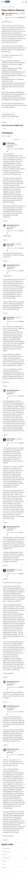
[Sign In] (25, 2)
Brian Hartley (10, 244)
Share (4, 122)
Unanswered (14, 858)
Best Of (4, 867)
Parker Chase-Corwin (13, 749)
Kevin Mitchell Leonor (11, 13)
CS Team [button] (4, 128)
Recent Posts (6, 851)
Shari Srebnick (11, 439)
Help (3, 864)
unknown (21, 148)
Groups (4, 861)
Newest (8, 136)
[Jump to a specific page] (25, 139)
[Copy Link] (6, 19)
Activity (4, 854)
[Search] (23, 2)
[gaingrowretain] (7, 1)
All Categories (6, 848)
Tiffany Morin (11, 143)
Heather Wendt (21, 17)
